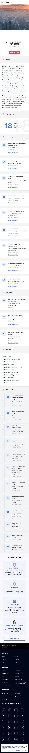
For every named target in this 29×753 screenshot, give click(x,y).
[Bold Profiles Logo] (5, 2)
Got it (24, 750)
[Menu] (27, 2)
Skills (3, 656)
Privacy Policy (5, 682)
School (16, 656)
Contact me (14, 52)
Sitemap (17, 676)
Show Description (13, 152)
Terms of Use (5, 673)
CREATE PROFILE (14, 638)
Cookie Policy (18, 670)
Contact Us (4, 670)
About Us (17, 673)
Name (16, 662)
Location (4, 659)
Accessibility (5, 679)
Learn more (17, 750)
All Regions (17, 679)
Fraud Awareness (6, 685)
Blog (3, 676)
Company (17, 659)
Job (3, 662)
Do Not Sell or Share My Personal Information (20, 682)
